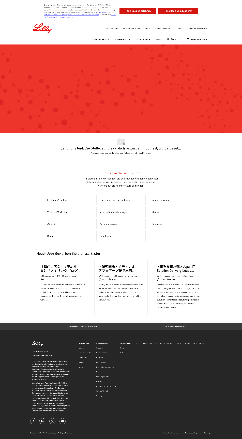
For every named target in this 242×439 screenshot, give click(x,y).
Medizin (99, 381)
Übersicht (123, 348)
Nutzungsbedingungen (193, 433)
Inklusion (82, 367)
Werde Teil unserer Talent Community (136, 28)
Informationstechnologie (105, 367)
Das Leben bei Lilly (85, 353)
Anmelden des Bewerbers (197, 28)
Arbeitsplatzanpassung (163, 28)
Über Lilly (82, 348)
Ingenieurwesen (102, 353)
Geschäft (99, 348)
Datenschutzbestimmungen (172, 433)
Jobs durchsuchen (111, 28)
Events (159, 40)
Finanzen (99, 357)
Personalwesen (101, 362)
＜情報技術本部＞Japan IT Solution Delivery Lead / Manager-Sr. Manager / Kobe (176, 268)
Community (83, 357)
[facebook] (33, 421)
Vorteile (81, 362)
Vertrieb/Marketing (102, 391)
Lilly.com (180, 28)
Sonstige (99, 396)
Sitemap (207, 433)
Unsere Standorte (149, 343)
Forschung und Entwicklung (106, 386)
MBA (121, 353)
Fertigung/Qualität (102, 377)
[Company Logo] (43, 28)
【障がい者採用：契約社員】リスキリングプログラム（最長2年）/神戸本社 (60, 268)
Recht (98, 372)
